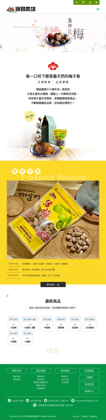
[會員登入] (90, 2)
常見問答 (89, 384)
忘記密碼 (65, 382)
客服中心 (89, 391)
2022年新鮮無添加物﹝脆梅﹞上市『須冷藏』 (41, 275)
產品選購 (41, 370)
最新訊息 (16, 370)
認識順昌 (89, 370)
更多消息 (52, 284)
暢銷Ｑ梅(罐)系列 (41, 382)
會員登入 (65, 376)
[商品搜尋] (76, 2)
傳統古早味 (40, 385)
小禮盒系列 (40, 388)
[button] (5, 26)
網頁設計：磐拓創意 (89, 416)
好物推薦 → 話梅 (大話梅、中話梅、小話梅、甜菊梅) (45, 263)
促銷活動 (16, 379)
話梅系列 (40, 376)
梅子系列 (40, 379)
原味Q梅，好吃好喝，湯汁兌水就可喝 (38, 269)
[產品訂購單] (83, 2)
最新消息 (16, 376)
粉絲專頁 (64, 415)
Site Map (76, 416)
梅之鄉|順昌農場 (20, 9)
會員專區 (65, 370)
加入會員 (65, 379)
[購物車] (96, 2)
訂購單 (89, 377)
